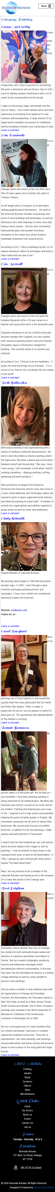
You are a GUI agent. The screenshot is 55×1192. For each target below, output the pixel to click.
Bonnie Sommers (15, 727)
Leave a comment (10, 130)
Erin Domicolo (12, 135)
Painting (27, 1069)
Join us (27, 1127)
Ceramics (27, 1081)
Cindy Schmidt (12, 518)
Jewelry (28, 1073)
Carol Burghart (14, 631)
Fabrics (27, 1085)
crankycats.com (19, 610)
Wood (27, 1077)
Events (27, 1118)
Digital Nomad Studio (44, 1187)
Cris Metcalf (11, 264)
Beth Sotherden (14, 382)
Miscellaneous (27, 1093)
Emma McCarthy (15, 27)
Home (27, 1106)
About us (27, 1114)
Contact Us (27, 1122)
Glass (27, 1089)
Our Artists (27, 1110)
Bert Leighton (12, 888)
